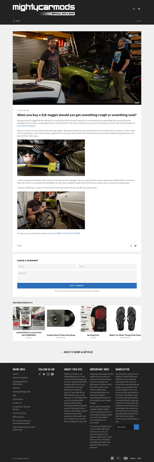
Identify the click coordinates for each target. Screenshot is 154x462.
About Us (16, 388)
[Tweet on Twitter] (135, 245)
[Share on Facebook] (131, 245)
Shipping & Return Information (20, 382)
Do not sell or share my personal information (22, 422)
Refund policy (18, 417)
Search (15, 374)
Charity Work (18, 399)
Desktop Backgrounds (22, 391)
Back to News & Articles (78, 352)
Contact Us (17, 403)
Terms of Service (19, 413)
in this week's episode (26, 126)
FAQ (14, 395)
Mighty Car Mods (23, 458)
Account (138, 21)
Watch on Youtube (20, 377)
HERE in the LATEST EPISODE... (68, 233)
